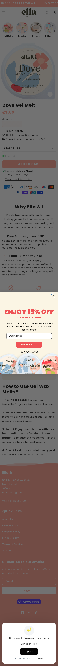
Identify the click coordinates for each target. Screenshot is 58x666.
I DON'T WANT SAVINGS (29, 352)
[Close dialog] (53, 296)
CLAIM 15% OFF (29, 344)
